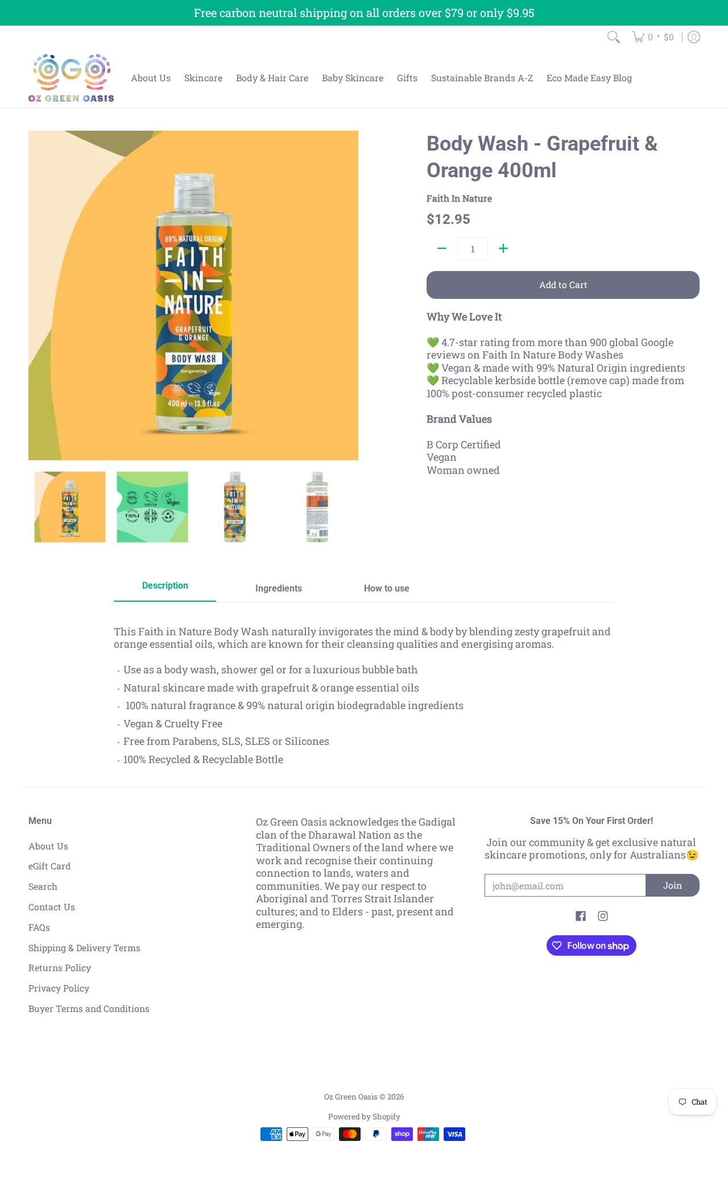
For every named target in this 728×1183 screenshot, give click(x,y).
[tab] (165, 589)
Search (42, 886)
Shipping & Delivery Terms (84, 947)
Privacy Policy (58, 988)
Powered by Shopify (364, 1116)
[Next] (350, 295)
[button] (581, 917)
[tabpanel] (364, 691)
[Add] (503, 248)
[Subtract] (442, 248)
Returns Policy (59, 967)
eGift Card (49, 866)
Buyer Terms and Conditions (89, 1008)
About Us (48, 846)
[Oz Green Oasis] (71, 77)
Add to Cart (563, 284)
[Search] (613, 37)
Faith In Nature (459, 198)
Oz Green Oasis (351, 1097)
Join (672, 885)
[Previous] (36, 295)
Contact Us (51, 907)
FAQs (39, 927)
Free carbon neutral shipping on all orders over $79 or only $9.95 (364, 12)
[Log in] (693, 37)
